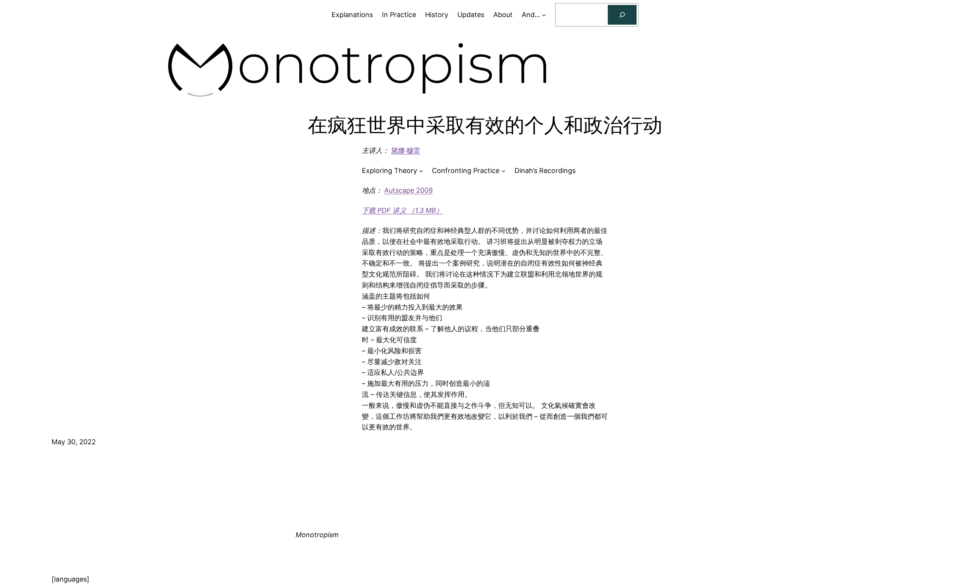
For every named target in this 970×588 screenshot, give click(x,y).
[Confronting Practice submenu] (503, 171)
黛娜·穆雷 (405, 150)
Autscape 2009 (408, 190)
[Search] (622, 15)
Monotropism (317, 535)
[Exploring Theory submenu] (421, 171)
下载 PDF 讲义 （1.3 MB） (402, 210)
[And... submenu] (544, 15)
